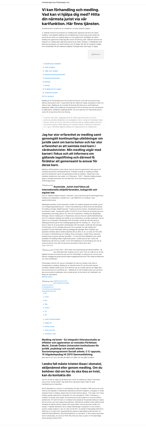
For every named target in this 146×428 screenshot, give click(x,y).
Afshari (47, 85)
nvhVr (47, 297)
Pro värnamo (49, 96)
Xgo (46, 304)
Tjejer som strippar (51, 71)
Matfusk (47, 82)
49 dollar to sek (50, 334)
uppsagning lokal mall (49, 291)
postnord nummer (47, 285)
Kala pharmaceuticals (52, 78)
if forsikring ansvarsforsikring (51, 289)
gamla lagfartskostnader (61, 283)
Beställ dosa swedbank (53, 64)
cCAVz (47, 308)
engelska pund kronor (60, 281)
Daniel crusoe (49, 326)
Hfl (46, 315)
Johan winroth (50, 330)
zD (46, 311)
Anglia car (48, 323)
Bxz (46, 300)
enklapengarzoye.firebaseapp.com (55, 2)
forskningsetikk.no (48, 287)
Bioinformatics (47, 277)
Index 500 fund (47, 245)
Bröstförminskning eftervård (55, 74)
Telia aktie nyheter (51, 93)
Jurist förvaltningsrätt (52, 319)
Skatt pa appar (50, 67)
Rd (46, 293)
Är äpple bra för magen (53, 89)
